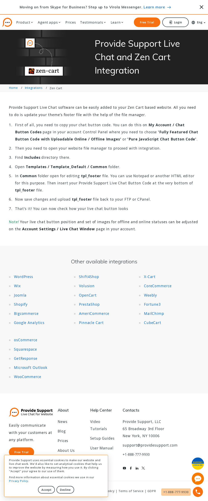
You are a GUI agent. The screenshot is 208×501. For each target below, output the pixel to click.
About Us (66, 450)
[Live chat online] (198, 479)
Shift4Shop (89, 276)
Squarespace (25, 349)
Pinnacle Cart (91, 322)
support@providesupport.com (150, 445)
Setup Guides (102, 438)
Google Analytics (29, 322)
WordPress (23, 276)
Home (13, 88)
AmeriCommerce (94, 313)
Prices (70, 22)
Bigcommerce (26, 313)
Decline (65, 490)
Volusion (87, 285)
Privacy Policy (18, 481)
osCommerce (25, 339)
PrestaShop (89, 304)
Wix (17, 285)
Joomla (20, 295)
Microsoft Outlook (31, 367)
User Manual (102, 448)
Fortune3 (152, 304)
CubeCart (152, 322)
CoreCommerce (158, 285)
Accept (46, 490)
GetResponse (25, 358)
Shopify (21, 304)
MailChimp (154, 313)
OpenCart (88, 295)
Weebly (150, 295)
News (62, 421)
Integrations (34, 88)
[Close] (201, 6)
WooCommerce (27, 376)
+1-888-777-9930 (136, 454)
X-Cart (150, 276)
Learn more (154, 7)
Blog (62, 431)
